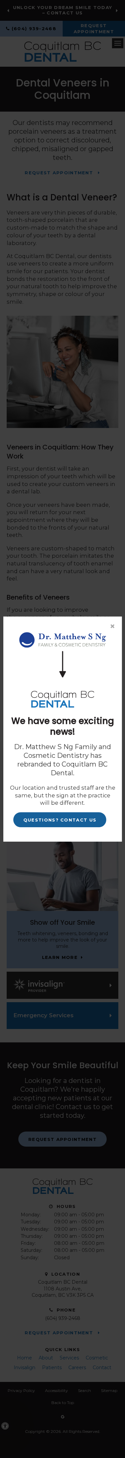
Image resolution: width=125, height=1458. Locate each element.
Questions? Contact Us (59, 820)
